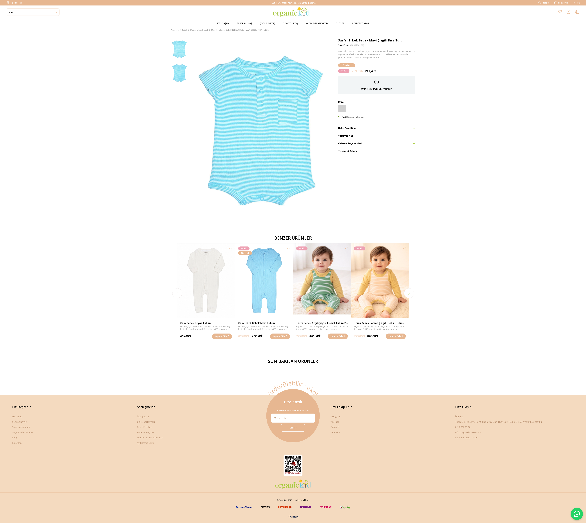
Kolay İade (17, 442)
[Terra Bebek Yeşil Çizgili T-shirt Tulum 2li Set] (322, 280)
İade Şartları (143, 416)
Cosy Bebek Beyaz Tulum (195, 323)
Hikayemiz (563, 2)
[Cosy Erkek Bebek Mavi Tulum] (264, 280)
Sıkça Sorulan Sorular (22, 432)
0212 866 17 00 (462, 427)
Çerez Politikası (144, 427)
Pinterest (334, 427)
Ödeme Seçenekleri (350, 143)
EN (578, 2)
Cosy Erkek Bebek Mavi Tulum (256, 323)
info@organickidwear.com (468, 432)
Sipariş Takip (16, 2)
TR (573, 2)
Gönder (293, 428)
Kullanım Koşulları (145, 432)
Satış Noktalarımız (21, 427)
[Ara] (55, 12)
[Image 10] (293, 484)
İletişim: (459, 416)
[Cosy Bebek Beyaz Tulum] (206, 280)
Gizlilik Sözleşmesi (146, 421)
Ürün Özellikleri (348, 128)
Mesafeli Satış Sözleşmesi (150, 437)
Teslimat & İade (348, 151)
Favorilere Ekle (230, 248)
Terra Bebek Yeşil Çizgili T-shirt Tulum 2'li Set (322, 323)
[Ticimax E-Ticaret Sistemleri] (293, 516)
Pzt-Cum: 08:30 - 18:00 (466, 437)
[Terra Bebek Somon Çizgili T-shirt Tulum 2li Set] (380, 280)
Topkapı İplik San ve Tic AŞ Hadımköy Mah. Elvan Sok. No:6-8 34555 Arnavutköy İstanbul (498, 421)
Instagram (335, 416)
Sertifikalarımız (19, 421)
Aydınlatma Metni (145, 442)
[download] (293, 465)
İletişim (545, 2)
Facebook (335, 432)
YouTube (334, 421)
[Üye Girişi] (568, 12)
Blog (14, 437)
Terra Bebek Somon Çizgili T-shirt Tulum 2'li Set (379, 323)
